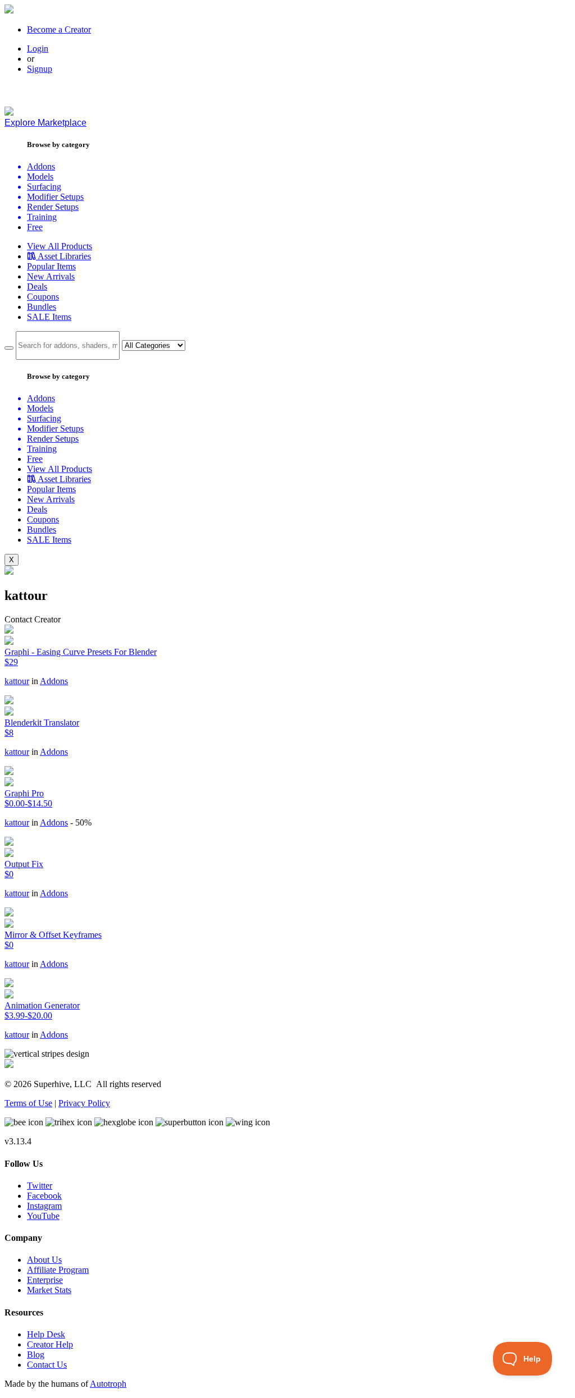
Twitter (39, 1185)
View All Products (59, 246)
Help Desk (46, 1334)
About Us (44, 1259)
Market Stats (49, 1290)
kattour (16, 681)
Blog (35, 1354)
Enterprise (45, 1280)
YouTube (43, 1216)
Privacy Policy (84, 1103)
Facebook (44, 1195)
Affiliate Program (58, 1270)
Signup (39, 69)
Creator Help (50, 1344)
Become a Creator (59, 29)
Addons (54, 681)
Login (37, 48)
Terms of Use (28, 1103)
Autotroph (108, 1383)
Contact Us (47, 1364)
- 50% (81, 822)
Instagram (44, 1206)
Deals (37, 286)
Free (35, 227)
